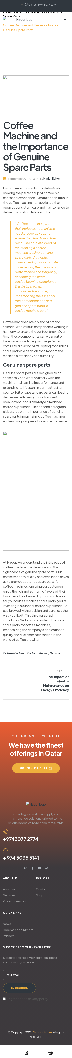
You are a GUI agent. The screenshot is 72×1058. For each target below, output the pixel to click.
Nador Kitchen (42, 1032)
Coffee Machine (14, 653)
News (7, 924)
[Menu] (66, 19)
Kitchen (32, 653)
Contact (42, 889)
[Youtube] (39, 868)
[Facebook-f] (32, 868)
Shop (39, 895)
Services (9, 895)
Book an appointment (18, 930)
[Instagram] (25, 868)
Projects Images (14, 901)
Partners (9, 936)
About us (9, 889)
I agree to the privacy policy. (28, 998)
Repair (43, 653)
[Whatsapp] (46, 868)
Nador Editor (51, 178)
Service (55, 653)
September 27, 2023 (21, 178)
